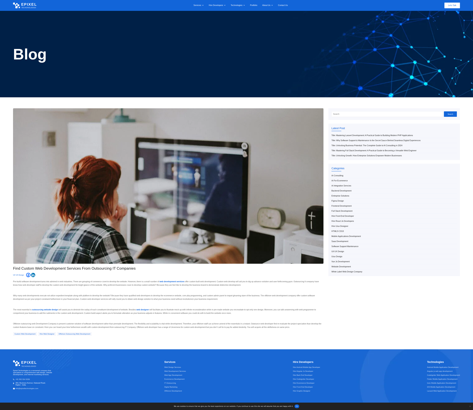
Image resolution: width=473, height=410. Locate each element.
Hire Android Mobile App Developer (306, 367)
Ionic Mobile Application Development (441, 383)
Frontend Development (341, 206)
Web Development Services (175, 371)
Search (450, 114)
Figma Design (337, 201)
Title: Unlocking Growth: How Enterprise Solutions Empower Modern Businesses (366, 156)
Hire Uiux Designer (339, 226)
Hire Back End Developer (303, 375)
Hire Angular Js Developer (303, 371)
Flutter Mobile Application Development (442, 379)
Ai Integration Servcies (341, 186)
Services (197, 5)
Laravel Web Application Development (442, 391)
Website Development (341, 267)
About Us (266, 5)
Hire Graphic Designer (301, 391)
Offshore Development (173, 391)
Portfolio (253, 5)
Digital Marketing (170, 387)
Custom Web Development (25, 334)
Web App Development (173, 375)
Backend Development (341, 191)
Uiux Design (336, 256)
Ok (297, 406)
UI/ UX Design (18, 275)
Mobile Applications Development (346, 236)
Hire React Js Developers (342, 221)
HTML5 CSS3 (337, 231)
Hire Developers (216, 5)
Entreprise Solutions (340, 196)
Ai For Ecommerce (339, 181)
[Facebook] (28, 275)
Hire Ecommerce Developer (303, 383)
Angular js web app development (440, 371)
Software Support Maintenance (344, 246)
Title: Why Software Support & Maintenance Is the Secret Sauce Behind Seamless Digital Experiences (376, 140)
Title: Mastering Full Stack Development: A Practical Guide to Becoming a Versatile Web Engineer (373, 150)
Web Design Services (172, 367)
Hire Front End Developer (342, 216)
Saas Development (339, 241)
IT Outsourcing (170, 383)
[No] (470, 406)
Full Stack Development (341, 211)
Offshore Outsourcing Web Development (74, 334)
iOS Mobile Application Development (441, 387)
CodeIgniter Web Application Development (443, 375)
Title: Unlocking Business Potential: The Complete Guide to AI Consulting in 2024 (366, 145)
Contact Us (283, 5)
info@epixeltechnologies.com (27, 388)
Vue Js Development (340, 262)
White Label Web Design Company (346, 272)
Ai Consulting (337, 176)
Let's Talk (452, 5)
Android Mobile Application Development (442, 367)
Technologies (236, 5)
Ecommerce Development (174, 379)
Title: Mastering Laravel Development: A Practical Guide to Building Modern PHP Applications (372, 135)
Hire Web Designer (47, 334)
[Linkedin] (33, 275)
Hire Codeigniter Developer (303, 379)
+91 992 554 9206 (23, 379)
